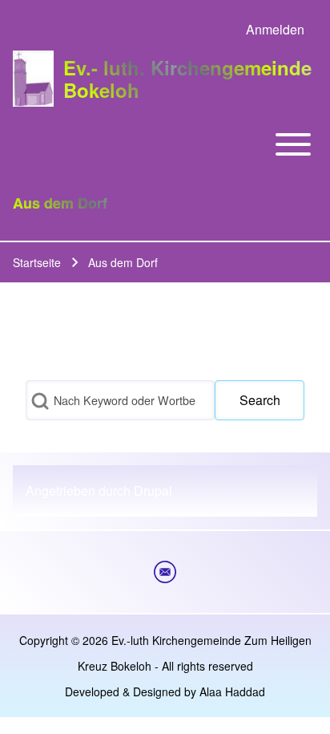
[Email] (165, 572)
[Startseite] (33, 78)
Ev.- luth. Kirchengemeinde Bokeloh (187, 78)
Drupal (153, 490)
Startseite (37, 262)
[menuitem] (275, 30)
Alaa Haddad (232, 691)
